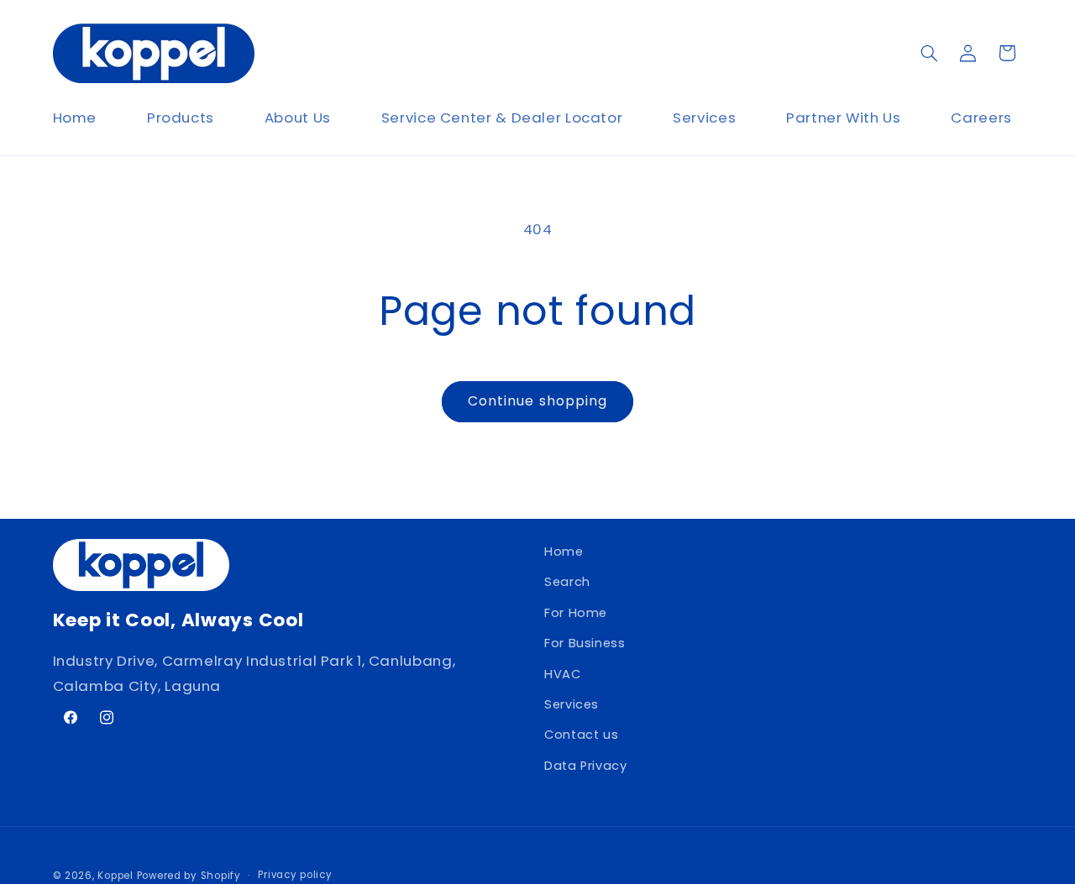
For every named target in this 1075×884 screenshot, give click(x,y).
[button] (929, 53)
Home (564, 551)
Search (567, 582)
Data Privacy (585, 765)
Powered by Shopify (189, 874)
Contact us (581, 735)
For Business (585, 644)
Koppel (115, 874)
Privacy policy (295, 874)
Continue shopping (537, 401)
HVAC (562, 674)
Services (571, 704)
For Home (575, 612)
